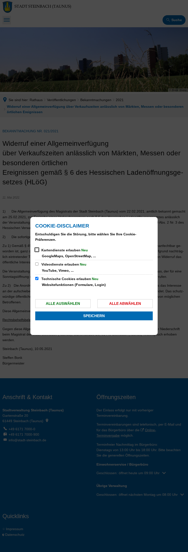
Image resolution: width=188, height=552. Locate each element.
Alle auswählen (63, 303)
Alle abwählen (125, 303)
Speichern (94, 316)
